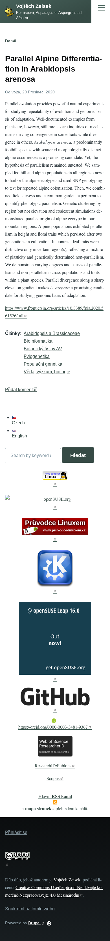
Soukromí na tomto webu (30, 908)
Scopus (53, 778)
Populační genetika (43, 364)
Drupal (34, 923)
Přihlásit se (16, 832)
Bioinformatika (38, 341)
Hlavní (55, 796)
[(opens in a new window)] (55, 479)
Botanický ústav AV (43, 348)
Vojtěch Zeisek (33, 6)
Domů (10, 41)
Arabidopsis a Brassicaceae (52, 333)
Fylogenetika (37, 356)
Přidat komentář (21, 389)
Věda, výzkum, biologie (47, 371)
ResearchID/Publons (53, 765)
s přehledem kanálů (56, 808)
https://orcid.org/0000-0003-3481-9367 (53, 727)
